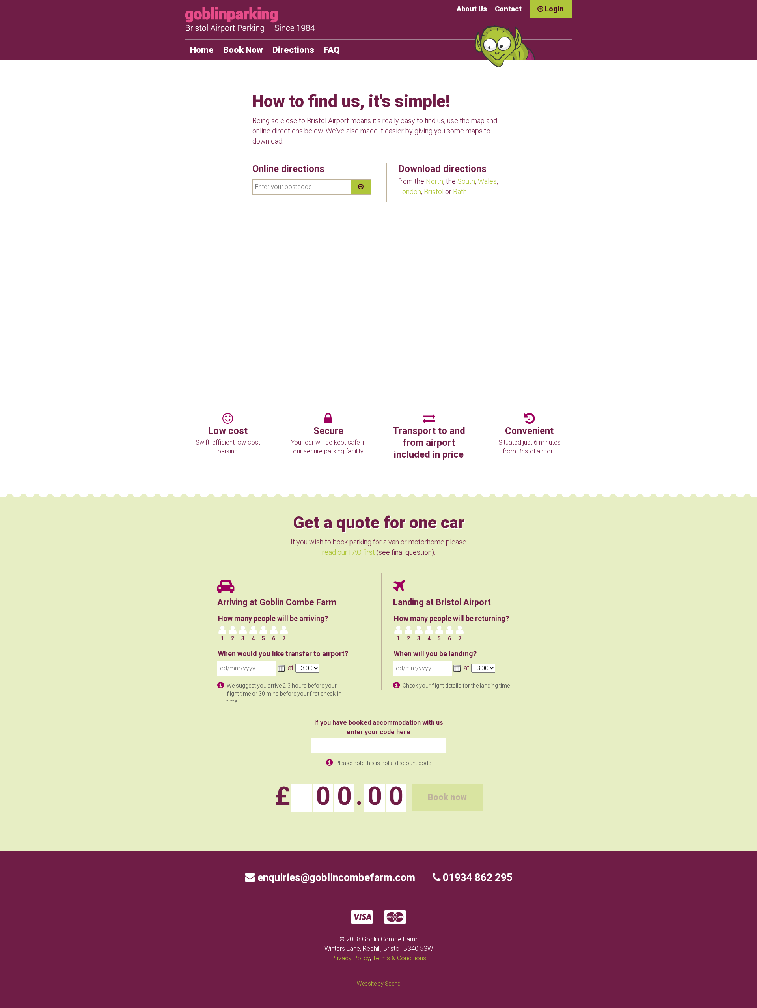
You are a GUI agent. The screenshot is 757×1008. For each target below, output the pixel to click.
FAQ (331, 50)
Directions (293, 50)
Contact (508, 9)
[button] (281, 668)
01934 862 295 (476, 877)
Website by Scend (379, 983)
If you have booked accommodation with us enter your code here (378, 727)
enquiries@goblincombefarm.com (335, 877)
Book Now (243, 50)
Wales (487, 181)
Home (202, 50)
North (434, 181)
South (466, 181)
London (409, 191)
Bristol (434, 191)
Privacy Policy (350, 958)
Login (553, 9)
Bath (460, 191)
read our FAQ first (348, 552)
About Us (472, 9)
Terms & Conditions (399, 958)
